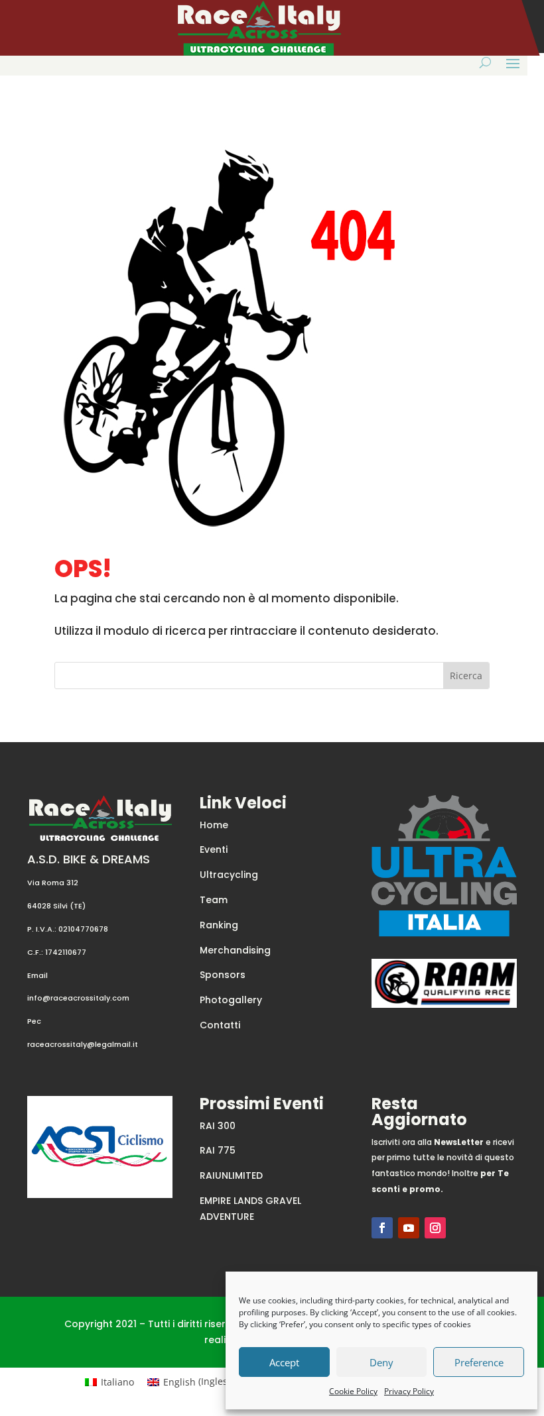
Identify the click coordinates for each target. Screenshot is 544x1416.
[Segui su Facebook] (382, 1227)
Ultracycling (229, 874)
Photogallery (231, 1000)
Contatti (220, 1025)
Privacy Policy (409, 1391)
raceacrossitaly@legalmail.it (82, 1044)
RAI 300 (218, 1125)
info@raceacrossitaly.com (78, 998)
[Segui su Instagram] (435, 1227)
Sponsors (222, 974)
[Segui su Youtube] (408, 1227)
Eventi (214, 849)
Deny (381, 1362)
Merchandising (235, 950)
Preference (479, 1362)
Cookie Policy (353, 1391)
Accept (284, 1362)
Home (214, 825)
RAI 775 (218, 1150)
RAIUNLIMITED (231, 1175)
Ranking (219, 925)
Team (214, 899)
